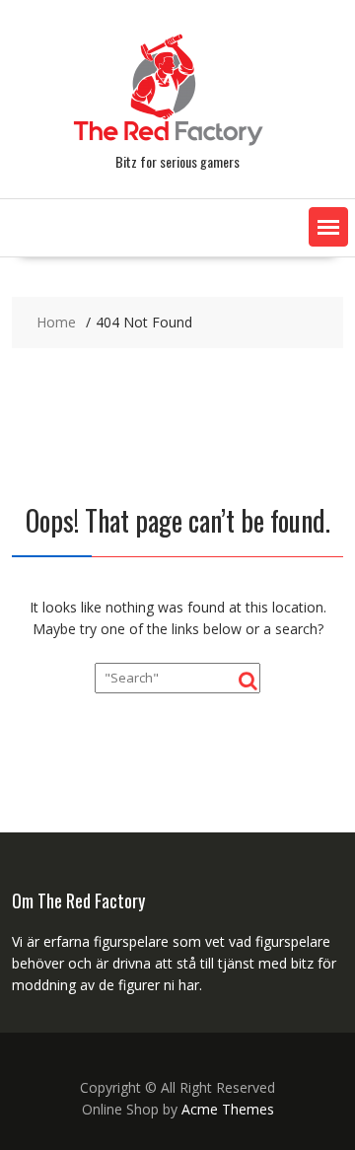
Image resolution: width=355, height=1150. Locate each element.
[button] (328, 227)
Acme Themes (227, 1109)
